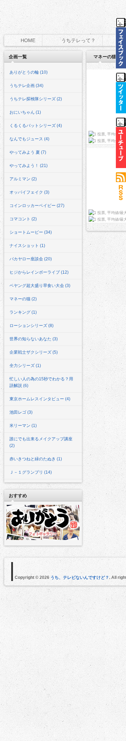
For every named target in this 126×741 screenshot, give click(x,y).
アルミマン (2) (23, 178)
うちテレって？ (78, 40)
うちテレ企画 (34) (26, 85)
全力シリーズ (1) (25, 365)
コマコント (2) (23, 218)
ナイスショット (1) (27, 245)
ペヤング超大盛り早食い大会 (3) (39, 285)
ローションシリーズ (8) (31, 325)
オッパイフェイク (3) (29, 192)
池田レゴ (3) (21, 412)
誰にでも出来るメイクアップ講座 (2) (40, 442)
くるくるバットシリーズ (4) (35, 125)
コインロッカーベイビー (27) (36, 205)
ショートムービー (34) (30, 232)
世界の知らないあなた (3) (33, 338)
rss (120, 188)
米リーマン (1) (23, 425)
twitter (120, 93)
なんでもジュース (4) (29, 138)
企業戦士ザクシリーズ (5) (33, 352)
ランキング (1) (23, 312)
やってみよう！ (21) (28, 165)
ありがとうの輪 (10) (28, 72)
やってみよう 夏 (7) (27, 152)
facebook (120, 43)
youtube (120, 142)
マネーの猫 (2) (23, 298)
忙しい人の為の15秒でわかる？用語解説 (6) (41, 382)
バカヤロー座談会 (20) (30, 258)
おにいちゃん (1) (25, 112)
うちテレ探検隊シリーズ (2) (35, 98)
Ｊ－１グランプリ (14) (30, 472)
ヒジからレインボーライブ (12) (39, 272)
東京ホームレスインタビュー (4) (39, 398)
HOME (28, 40)
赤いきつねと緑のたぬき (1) (35, 458)
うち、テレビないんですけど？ (79, 577)
